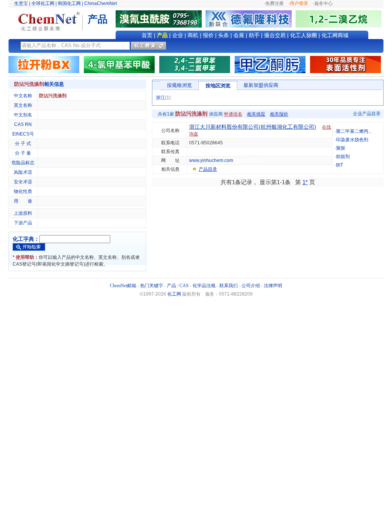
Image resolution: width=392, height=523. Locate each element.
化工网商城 (335, 35)
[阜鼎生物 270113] (339, 18)
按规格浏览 (179, 85)
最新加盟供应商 (260, 85)
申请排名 (233, 114)
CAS (184, 285)
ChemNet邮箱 (123, 285)
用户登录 (299, 3)
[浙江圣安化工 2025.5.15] (270, 64)
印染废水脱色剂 (352, 139)
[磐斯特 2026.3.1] (119, 64)
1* (305, 182)
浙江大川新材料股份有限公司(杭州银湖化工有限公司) (252, 127)
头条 (223, 35)
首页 (147, 35)
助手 (254, 35)
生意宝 (21, 3)
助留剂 (343, 156)
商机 (193, 35)
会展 (239, 35)
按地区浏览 (218, 85)
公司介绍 (251, 285)
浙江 (160, 97)
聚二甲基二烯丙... (354, 131)
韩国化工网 (69, 3)
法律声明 (273, 285)
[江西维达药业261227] (161, 18)
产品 (162, 35)
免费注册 (274, 3)
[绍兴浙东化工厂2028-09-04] (43, 64)
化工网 (174, 294)
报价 (208, 35)
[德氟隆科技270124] (251, 18)
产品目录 (208, 169)
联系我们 (228, 285)
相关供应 (256, 114)
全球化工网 (42, 3)
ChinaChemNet (100, 3)
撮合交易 (275, 35)
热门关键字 (151, 285)
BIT (339, 165)
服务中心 (323, 3)
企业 (177, 35)
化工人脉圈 (303, 35)
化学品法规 (204, 285)
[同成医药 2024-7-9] (194, 64)
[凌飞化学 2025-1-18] (345, 64)
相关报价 (279, 114)
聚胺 (340, 148)
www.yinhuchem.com (211, 160)
